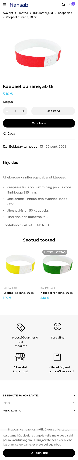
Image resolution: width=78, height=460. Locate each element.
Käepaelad (65, 13)
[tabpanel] (39, 201)
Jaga (11, 133)
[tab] (10, 163)
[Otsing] (63, 5)
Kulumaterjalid (43, 13)
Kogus (8, 102)
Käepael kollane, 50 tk (18, 293)
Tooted (23, 13)
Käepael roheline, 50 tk (57, 293)
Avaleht (8, 13)
